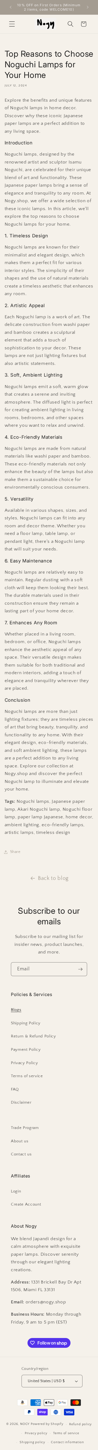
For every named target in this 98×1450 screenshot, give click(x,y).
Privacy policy (36, 1433)
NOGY (25, 1424)
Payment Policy (26, 1049)
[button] (12, 24)
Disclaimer (21, 1102)
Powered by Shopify (47, 1424)
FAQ (15, 1089)
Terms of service (27, 1076)
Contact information (67, 1442)
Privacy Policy (24, 1063)
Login (16, 1191)
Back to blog (53, 878)
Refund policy (80, 1424)
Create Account (26, 1204)
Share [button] (15, 851)
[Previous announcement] (11, 7)
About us (19, 1141)
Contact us (21, 1154)
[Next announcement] (88, 7)
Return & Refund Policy (33, 1036)
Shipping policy (32, 1442)
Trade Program (25, 1127)
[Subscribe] (80, 969)
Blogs (16, 1009)
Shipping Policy (26, 1023)
